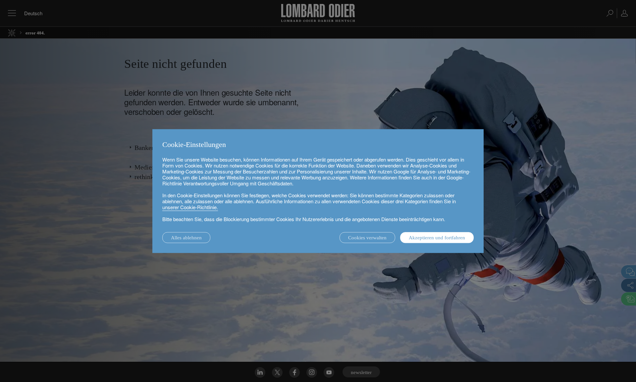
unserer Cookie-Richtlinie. (190, 207)
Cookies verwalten (367, 237)
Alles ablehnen (186, 237)
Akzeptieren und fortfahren (437, 237)
